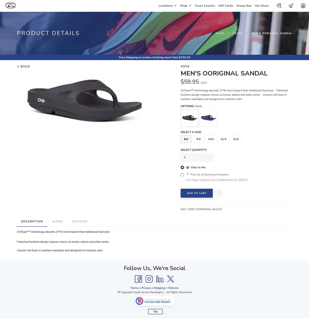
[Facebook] (138, 279)
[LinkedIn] (159, 279)
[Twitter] (170, 279)
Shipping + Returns (166, 288)
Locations (166, 6)
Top (155, 311)
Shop (184, 6)
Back (24, 67)
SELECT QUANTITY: (194, 150)
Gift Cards (225, 6)
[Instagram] (149, 279)
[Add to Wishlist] (219, 193)
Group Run (244, 6)
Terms (134, 288)
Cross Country (205, 6)
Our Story (262, 6)
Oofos (238, 33)
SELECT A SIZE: (191, 132)
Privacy (146, 288)
